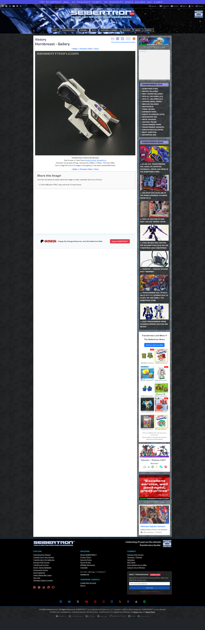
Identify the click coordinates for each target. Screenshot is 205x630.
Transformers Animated (153, 127)
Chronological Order (152, 102)
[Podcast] (128, 602)
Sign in (82, 585)
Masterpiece (148, 107)
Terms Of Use (85, 562)
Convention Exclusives (152, 130)
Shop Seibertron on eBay (137, 565)
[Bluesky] (69, 602)
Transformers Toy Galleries (43, 560)
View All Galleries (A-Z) (152, 96)
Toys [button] (94, 30)
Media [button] (137, 30)
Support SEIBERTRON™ (120, 241)
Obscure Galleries (150, 104)
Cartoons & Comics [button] (109, 30)
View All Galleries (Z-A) (152, 99)
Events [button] (148, 30)
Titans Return (148, 109)
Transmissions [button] (68, 30)
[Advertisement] (22, 68)
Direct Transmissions (144, 574)
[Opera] (53, 587)
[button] (153, 6)
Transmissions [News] (42, 555)
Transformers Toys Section (43, 557)
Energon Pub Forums (41, 562)
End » (97, 48)
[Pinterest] (95, 602)
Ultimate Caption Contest (153, 526)
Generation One (149, 135)
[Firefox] (43, 587)
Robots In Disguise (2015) (153, 114)
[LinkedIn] (112, 602)
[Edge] (48, 587)
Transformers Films (41, 565)
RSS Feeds (131, 562)
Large (128, 38)
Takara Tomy (150, 612)
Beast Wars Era (149, 132)
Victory (40, 39)
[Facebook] (61, 602)
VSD (134, 38)
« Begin (74, 48)
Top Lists (36, 578)
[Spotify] (144, 602)
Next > (90, 48)
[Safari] (39, 587)
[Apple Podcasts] (136, 602)
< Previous (83, 48)
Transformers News (152, 142)
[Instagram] (103, 602)
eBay (112, 38)
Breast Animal (90, 160)
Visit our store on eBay (154, 345)
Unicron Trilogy (149, 122)
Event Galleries (39, 573)
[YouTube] (86, 602)
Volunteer (131, 560)
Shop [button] (54, 30)
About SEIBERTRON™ (88, 555)
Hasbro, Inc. (137, 612)
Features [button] (126, 30)
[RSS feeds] (120, 602)
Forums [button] (83, 30)
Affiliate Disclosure (87, 565)
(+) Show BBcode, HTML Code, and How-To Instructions (60, 185)
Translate (84, 568)
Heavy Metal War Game (42, 575)
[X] (78, 602)
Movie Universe (149, 119)
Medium (122, 38)
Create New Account (88, 583)
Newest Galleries (150, 91)
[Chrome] (34, 587)
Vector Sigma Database (42, 568)
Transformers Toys (152, 84)
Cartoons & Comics (40, 570)
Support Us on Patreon (136, 568)
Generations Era (149, 117)
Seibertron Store (150, 89)
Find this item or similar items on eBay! (123, 42)
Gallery (117, 38)
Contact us (84, 574)
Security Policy (86, 560)
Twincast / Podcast (134, 557)
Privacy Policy (85, 557)
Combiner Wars (149, 112)
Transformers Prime (151, 125)
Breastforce (101, 160)
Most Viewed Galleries (152, 94)
